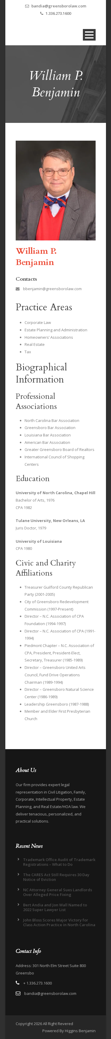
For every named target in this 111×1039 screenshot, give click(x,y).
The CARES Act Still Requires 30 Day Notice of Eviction (56, 877)
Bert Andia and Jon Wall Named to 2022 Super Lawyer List (55, 907)
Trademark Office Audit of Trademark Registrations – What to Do (59, 862)
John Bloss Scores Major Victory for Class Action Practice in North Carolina (59, 922)
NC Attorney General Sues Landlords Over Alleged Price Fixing (57, 892)
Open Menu (89, 35)
